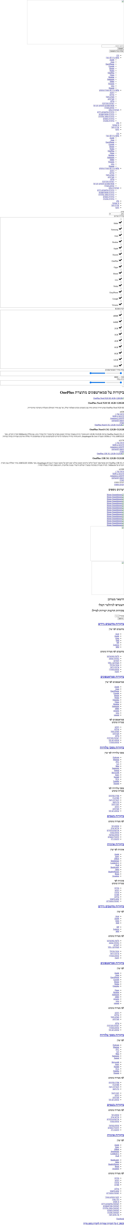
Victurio (111, 84)
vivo (112, 86)
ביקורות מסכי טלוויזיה (106, 116)
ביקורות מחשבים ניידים (105, 112)
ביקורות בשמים (108, 118)
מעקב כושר (110, 97)
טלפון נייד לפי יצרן (112, 57)
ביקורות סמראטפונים (112, 676)
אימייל (121, 616)
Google (111, 66)
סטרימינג (111, 99)
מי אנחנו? (115, 125)
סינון (122, 212)
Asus (112, 62)
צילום (112, 101)
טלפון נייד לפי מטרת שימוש (109, 90)
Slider (112, 81)
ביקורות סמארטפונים (106, 114)
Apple (112, 60)
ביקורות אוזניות (108, 121)
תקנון (117, 129)
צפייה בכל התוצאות (116, 51)
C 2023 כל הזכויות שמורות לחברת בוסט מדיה (103, 1223)
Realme (111, 77)
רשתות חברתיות (108, 103)
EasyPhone (110, 64)
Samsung (110, 79)
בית (117, 55)
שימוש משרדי (109, 108)
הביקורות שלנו (114, 110)
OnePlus (111, 73)
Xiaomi (111, 88)
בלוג (117, 123)
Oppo (112, 75)
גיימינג (112, 92)
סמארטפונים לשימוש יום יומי (103, 105)
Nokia (112, 71)
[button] (62, 212)
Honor (111, 68)
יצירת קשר (115, 127)
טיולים (112, 95)
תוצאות (120, 48)
